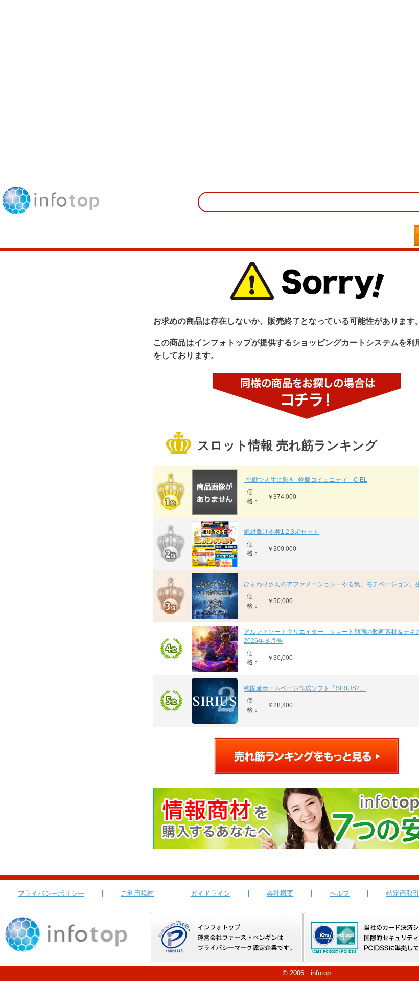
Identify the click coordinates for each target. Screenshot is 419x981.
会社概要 (280, 893)
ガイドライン (210, 893)
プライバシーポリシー (51, 893)
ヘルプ (340, 893)
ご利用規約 (137, 893)
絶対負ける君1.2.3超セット (281, 532)
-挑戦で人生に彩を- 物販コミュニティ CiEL (305, 479)
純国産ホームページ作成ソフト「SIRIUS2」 (305, 688)
